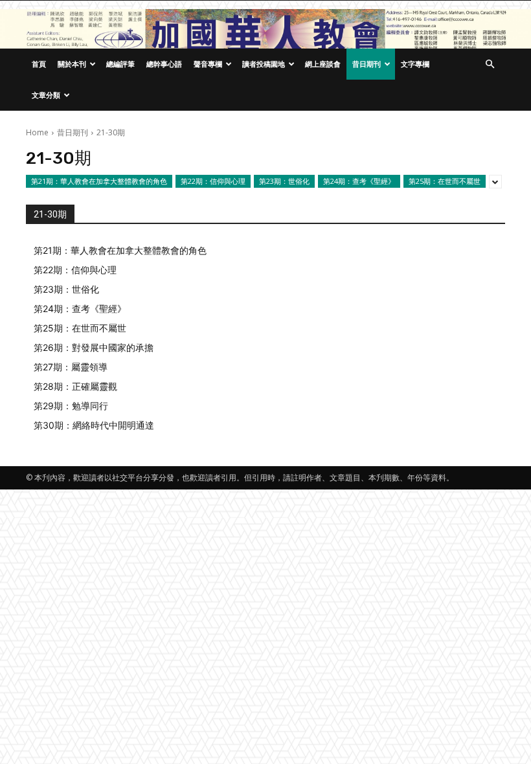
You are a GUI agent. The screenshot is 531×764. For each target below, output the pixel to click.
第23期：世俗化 (284, 181)
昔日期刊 (366, 64)
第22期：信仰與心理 (213, 181)
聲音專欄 (208, 64)
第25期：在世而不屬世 (444, 181)
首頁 (39, 64)
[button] (489, 64)
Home (37, 132)
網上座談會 (323, 64)
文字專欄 (415, 64)
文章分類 (46, 95)
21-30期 (50, 214)
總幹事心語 (164, 64)
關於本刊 (72, 64)
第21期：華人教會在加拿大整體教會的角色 (99, 181)
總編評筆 (120, 64)
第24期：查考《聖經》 (359, 181)
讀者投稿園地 (263, 64)
